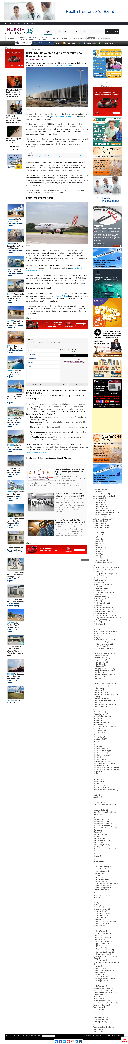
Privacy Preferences (48, 1036)
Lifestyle (55, 38)
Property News (67, 38)
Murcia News (10, 38)
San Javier (101, 32)
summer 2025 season (62, 65)
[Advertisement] (107, 420)
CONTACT (13, 24)
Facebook (78, 384)
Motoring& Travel (45, 38)
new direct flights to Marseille (62, 116)
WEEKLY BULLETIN (35, 24)
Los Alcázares (85, 32)
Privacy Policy (98, 1035)
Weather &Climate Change (22, 38)
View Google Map (57, 384)
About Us (109, 1035)
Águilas (55, 32)
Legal (104, 1035)
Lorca (78, 32)
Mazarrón (94, 32)
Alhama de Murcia (64, 32)
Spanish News (81, 38)
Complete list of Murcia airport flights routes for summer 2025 (59, 156)
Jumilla (73, 32)
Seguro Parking (62, 296)
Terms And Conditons (87, 1035)
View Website (36, 384)
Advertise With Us (117, 1035)
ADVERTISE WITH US (22, 24)
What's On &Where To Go (33, 38)
